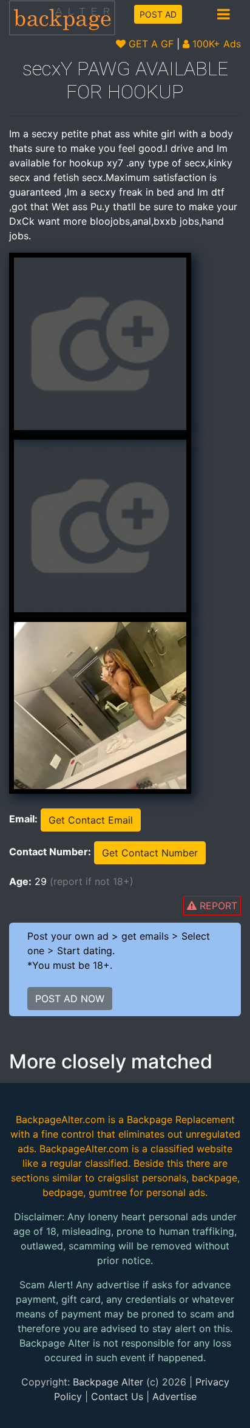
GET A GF (150, 44)
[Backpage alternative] (62, 17)
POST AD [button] (158, 14)
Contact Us (117, 1396)
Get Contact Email (91, 820)
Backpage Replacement (181, 1119)
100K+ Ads (215, 44)
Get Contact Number (150, 853)
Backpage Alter (108, 1382)
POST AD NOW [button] (69, 998)
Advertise (174, 1396)
